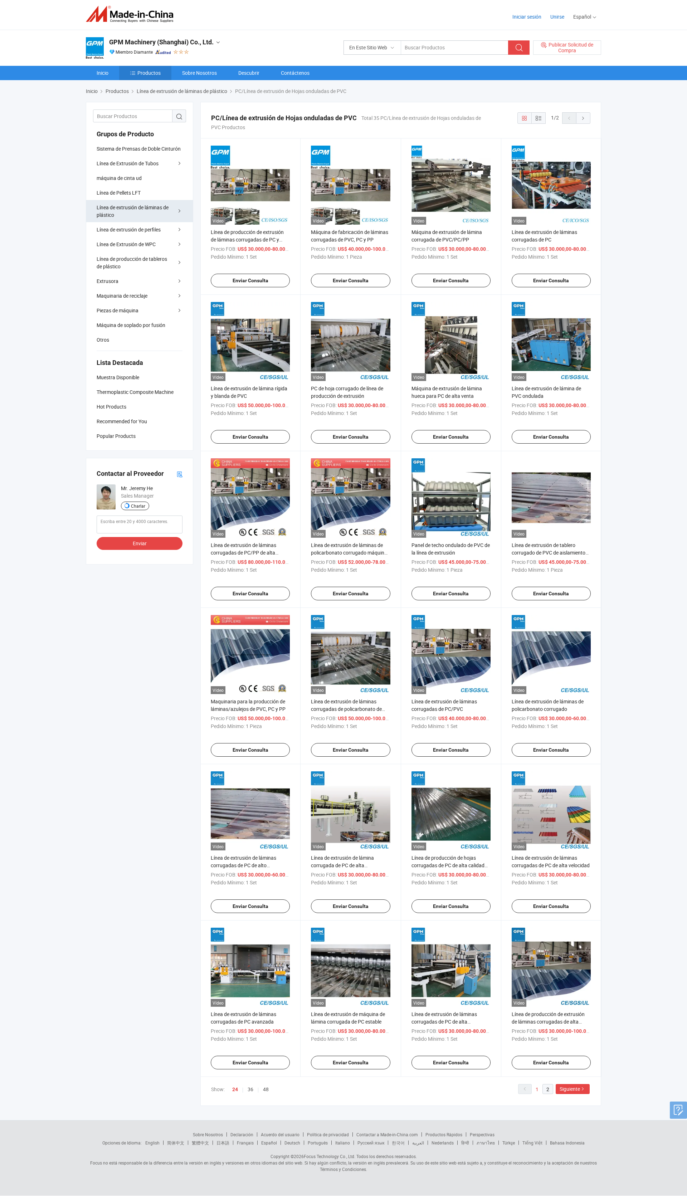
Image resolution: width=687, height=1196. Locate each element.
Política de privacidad (328, 1134)
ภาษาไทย (486, 1143)
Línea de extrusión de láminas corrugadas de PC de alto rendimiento (243, 865)
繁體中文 (200, 1143)
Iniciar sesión (526, 16)
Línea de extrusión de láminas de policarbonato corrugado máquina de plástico (349, 552)
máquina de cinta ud (119, 178)
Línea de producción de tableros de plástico (132, 262)
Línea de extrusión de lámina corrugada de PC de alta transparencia (342, 865)
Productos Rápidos (443, 1134)
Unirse (557, 16)
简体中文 (175, 1143)
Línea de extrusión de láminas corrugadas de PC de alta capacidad (444, 1022)
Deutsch (292, 1143)
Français (245, 1143)
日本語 (222, 1143)
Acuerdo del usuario (280, 1134)
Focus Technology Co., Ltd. (329, 1156)
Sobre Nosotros (199, 72)
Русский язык (370, 1143)
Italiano (342, 1143)
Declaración (241, 1134)
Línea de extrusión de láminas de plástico (133, 211)
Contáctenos (295, 72)
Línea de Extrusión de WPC (126, 244)
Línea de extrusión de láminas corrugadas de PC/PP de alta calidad (243, 552)
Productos (149, 72)
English (152, 1143)
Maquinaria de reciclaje (122, 295)
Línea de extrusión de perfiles (129, 229)
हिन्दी (465, 1143)
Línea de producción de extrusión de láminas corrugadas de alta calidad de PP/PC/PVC (548, 1022)
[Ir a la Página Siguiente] (583, 118)
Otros (103, 339)
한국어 (398, 1143)
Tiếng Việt (532, 1143)
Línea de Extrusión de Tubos (128, 163)
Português (318, 1143)
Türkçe (508, 1143)
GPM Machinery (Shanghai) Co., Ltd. (161, 42)
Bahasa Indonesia (567, 1143)
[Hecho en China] (132, 14)
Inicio (102, 72)
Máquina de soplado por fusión (131, 325)
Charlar (138, 506)
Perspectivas (482, 1134)
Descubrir (248, 72)
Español (269, 1143)
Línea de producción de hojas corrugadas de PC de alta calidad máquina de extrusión (447, 865)
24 (235, 1089)
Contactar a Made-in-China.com (387, 1134)
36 (250, 1089)
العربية (418, 1143)
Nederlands (443, 1143)
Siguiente (570, 1088)
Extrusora (107, 281)
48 (266, 1089)
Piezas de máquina (117, 310)
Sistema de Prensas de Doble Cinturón (139, 148)
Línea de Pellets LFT (119, 192)
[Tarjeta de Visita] (179, 474)
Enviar (140, 543)
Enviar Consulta (250, 280)
